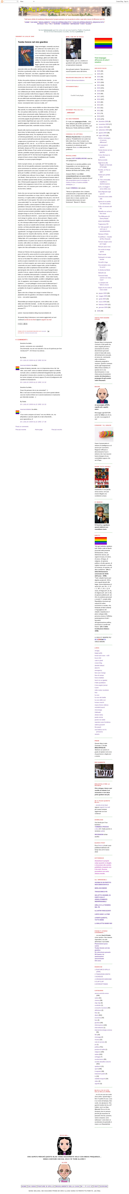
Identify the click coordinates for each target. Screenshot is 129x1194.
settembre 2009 (104, 130)
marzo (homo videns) (101, 705)
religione (97, 1052)
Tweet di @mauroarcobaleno (75, 80)
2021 (99, 85)
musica (97, 1039)
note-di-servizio (100, 1042)
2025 (99, 74)
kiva (96, 692)
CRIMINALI (74, 188)
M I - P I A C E (86, 1186)
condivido (98, 1005)
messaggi (98, 1037)
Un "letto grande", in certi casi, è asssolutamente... (104, 229)
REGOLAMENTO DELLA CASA (67, 1186)
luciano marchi (99, 702)
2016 (99, 99)
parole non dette (100, 720)
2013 (99, 108)
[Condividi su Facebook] (25, 324)
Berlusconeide (102, 160)
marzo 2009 (103, 301)
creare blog (98, 663)
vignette (97, 1083)
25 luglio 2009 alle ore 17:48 (33, 422)
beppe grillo (98, 653)
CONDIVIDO (65, 24)
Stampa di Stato (103, 234)
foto (96, 1020)
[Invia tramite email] (19, 324)
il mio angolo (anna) (101, 685)
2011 (98, 113)
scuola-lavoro (99, 1059)
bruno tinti (98, 658)
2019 (99, 91)
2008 (99, 311)
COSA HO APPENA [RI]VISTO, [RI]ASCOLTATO (88, 22)
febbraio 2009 (103, 304)
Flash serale (102, 254)
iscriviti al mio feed (30, 319)
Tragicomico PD (103, 224)
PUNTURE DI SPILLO (46, 1186)
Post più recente (21, 429)
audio (102, 831)
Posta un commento (22, 426)
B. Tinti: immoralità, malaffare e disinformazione (104, 182)
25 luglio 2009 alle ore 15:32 (33, 404)
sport (96, 1069)
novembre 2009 (104, 124)
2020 (99, 88)
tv (95, 1076)
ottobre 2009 (103, 127)
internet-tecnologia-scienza (103, 1030)
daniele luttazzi (99, 665)
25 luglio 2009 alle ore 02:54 (33, 360)
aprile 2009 (102, 299)
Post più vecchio (57, 429)
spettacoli (98, 1066)
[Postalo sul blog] (21, 324)
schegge (97, 1057)
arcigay (97, 650)
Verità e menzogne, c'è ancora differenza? (104, 140)
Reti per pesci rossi (104, 246)
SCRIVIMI (57, 24)
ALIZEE (88, 24)
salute (97, 1054)
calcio (96, 998)
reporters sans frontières (102, 722)
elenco (101, 845)
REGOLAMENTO (44, 22)
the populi (98, 727)
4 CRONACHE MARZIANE (103, 979)
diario (96, 1015)
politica (97, 1047)
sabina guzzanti (100, 724)
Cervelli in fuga (103, 262)
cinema (97, 1000)
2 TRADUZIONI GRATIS (102, 974)
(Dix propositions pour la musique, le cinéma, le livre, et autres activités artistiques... (77, 182)
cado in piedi (99, 660)
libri (96, 1034)
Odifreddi (98, 712)
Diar (96, 1013)
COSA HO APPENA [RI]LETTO (61, 22)
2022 (99, 82)
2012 (99, 110)
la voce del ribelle (100, 697)
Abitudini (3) (102, 273)
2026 (99, 71)
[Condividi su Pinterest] (26, 324)
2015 (99, 102)
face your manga (100, 673)
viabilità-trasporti (100, 1078)
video (96, 1081)
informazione (99, 1025)
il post (96, 687)
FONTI (82, 24)
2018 (99, 93)
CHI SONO (34, 22)
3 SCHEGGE (99, 976)
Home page (39, 429)
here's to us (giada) (101, 680)
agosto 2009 (103, 133)
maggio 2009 (103, 296)
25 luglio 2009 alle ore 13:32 (33, 382)
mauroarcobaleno (25, 365)
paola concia (99, 717)
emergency (98, 670)
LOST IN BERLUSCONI (79, 158)
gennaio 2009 (103, 307)
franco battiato (99, 678)
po (95, 1044)
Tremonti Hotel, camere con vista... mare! (105, 278)
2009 (99, 119)
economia (98, 1017)
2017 (99, 96)
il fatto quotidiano (100, 682)
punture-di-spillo (100, 1049)
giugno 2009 (103, 293)
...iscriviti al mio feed (101, 805)
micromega (98, 710)
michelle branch (100, 707)
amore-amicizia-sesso (102, 993)
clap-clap (97, 1003)
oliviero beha (99, 715)
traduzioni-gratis (100, 1073)
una (78, 147)
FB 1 (46, 24)
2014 (99, 105)
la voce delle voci (100, 700)
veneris (97, 734)
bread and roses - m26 (102, 655)
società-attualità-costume (103, 1062)
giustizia (97, 1022)
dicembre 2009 (104, 121)
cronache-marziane (31, 333)
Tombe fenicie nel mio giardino (33, 42)
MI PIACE (40, 24)
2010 (99, 116)
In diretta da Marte (104, 270)
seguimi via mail (46, 319)
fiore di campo (99, 675)
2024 (99, 76)
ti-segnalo (98, 1071)
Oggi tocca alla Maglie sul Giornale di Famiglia (105, 165)
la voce (97, 695)
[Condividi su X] (23, 324)
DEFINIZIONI (75, 24)
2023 (99, 79)
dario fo (97, 668)
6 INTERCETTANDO (101, 984)
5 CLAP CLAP (99, 981)
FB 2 (50, 24)
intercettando (99, 1027)
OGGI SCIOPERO (104, 221)
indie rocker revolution (102, 690)
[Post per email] (48, 331)
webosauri (70, 112)
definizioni (98, 1010)
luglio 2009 (102, 135)
